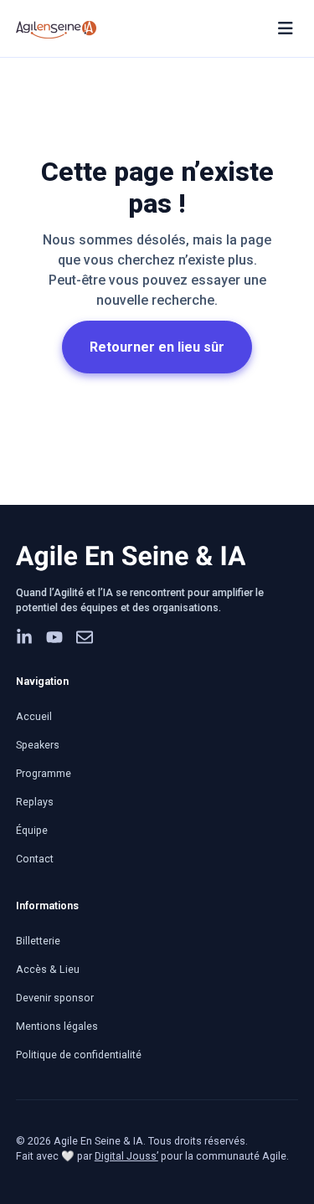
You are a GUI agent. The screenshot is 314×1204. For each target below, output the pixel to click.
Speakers (37, 744)
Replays (35, 801)
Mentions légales (57, 1026)
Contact (35, 858)
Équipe (32, 830)
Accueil (34, 716)
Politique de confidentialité (79, 1054)
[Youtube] (54, 637)
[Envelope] (84, 637)
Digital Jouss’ (126, 1156)
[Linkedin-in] (24, 637)
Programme (43, 773)
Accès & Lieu (48, 969)
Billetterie (38, 940)
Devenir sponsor (55, 997)
